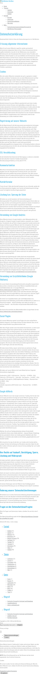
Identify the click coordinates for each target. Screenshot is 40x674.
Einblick (9, 531)
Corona (9, 560)
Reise (8, 588)
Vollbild (9, 14)
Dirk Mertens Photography (14, 29)
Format (6, 526)
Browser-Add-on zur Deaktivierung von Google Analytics (21, 271)
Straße (9, 590)
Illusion (9, 581)
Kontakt (6, 16)
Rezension (10, 536)
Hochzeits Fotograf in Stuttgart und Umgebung (20, 601)
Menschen (10, 585)
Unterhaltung (11, 566)
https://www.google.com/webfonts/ (10, 290)
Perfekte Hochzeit (12, 618)
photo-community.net (13, 605)
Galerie (9, 533)
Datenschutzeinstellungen (11, 635)
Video (8, 548)
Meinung (9, 534)
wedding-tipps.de (12, 616)
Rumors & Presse (12, 538)
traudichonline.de (12, 603)
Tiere (8, 592)
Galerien (9, 10)
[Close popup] (0, 632)
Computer (10, 559)
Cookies (6, 637)
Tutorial (9, 544)
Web (8, 570)
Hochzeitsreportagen (19, 27)
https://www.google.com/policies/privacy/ (11, 311)
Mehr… (5, 25)
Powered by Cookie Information (8, 671)
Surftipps (9, 540)
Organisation (10, 564)
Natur (8, 586)
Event (9, 579)
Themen (6, 8)
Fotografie (10, 562)
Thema (6, 554)
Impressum (10, 19)
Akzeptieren (4, 673)
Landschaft (10, 583)
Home (5, 6)
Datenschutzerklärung (13, 21)
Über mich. (10, 23)
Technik (9, 542)
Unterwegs (10, 12)
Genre (6, 574)
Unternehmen (11, 568)
